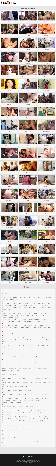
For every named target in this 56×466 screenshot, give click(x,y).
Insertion (46, 362)
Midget (50, 382)
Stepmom (40, 418)
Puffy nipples (5, 402)
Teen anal (31, 426)
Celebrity (35, 313)
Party (22, 398)
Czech (38, 321)
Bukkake (49, 307)
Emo (13, 333)
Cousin (19, 319)
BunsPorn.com (9, 3)
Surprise (30, 420)
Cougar (9, 319)
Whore (19, 441)
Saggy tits (4, 410)
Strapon (15, 420)
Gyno (3, 352)
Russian (31, 406)
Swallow (36, 420)
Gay (20, 345)
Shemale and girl (17, 412)
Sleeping (9, 414)
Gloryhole (10, 349)
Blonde (3, 307)
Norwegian (15, 390)
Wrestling (36, 441)
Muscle (26, 386)
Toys (28, 429)
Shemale (10, 412)
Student (25, 420)
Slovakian (4, 416)
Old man (20, 394)
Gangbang (15, 345)
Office (3, 394)
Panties (10, 398)
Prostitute (37, 400)
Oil (7, 394)
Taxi (12, 426)
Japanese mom (32, 368)
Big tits (31, 305)
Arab (29, 297)
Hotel (16, 358)
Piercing (31, 398)
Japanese (4, 368)
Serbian (44, 410)
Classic (27, 315)
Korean (14, 374)
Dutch (49, 327)
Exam (22, 333)
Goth (20, 349)
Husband (40, 358)
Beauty (48, 303)
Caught (30, 313)
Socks (35, 416)
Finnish (3, 339)
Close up (37, 315)
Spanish (10, 418)
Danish (8, 325)
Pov (20, 400)
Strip (20, 420)
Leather (25, 378)
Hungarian (34, 358)
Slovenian (11, 416)
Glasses (4, 349)
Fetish (38, 337)
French (47, 339)
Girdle (48, 345)
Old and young (13, 394)
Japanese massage (22, 368)
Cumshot (18, 321)
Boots (20, 307)
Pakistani (4, 398)
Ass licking (48, 297)
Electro (8, 333)
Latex (15, 378)
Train (32, 429)
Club (47, 315)
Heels (30, 356)
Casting (19, 313)
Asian (38, 297)
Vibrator (4, 437)
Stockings (4, 420)
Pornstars (8, 400)
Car (9, 313)
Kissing (3, 374)
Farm (15, 337)
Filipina (47, 337)
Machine (4, 382)
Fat (24, 337)
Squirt (34, 418)
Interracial (11, 364)
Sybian (14, 422)
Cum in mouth (11, 321)
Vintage (9, 437)
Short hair (36, 412)
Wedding (10, 441)
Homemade (4, 358)
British (38, 307)
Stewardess (46, 418)
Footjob (36, 339)
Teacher (16, 426)
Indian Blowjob (10, 362)
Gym (50, 349)
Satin (10, 410)
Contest (4, 319)
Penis (26, 398)
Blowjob (9, 307)
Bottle (24, 307)
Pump (11, 402)
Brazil (29, 307)
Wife (24, 441)
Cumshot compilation (26, 321)
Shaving (4, 412)
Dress (39, 327)
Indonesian (40, 362)
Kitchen (9, 374)
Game (9, 345)
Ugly (3, 433)
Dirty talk (30, 325)
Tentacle (37, 426)
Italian (16, 364)
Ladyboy (10, 378)
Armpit (33, 297)
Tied (10, 429)
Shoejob (25, 412)
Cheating (46, 313)
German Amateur (32, 345)
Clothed (42, 315)
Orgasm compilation (34, 394)
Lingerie (45, 378)
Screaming (20, 410)
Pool (3, 400)
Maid (9, 382)
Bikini (36, 305)
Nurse (29, 390)
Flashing (21, 339)
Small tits (24, 416)
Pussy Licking (18, 402)
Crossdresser (43, 319)
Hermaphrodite (37, 356)
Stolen (10, 420)
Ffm (42, 337)
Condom (16, 317)
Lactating (4, 378)
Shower (41, 412)
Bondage (15, 307)
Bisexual (41, 305)
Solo (46, 416)
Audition (12, 299)
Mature (32, 382)
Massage (19, 382)
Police (42, 398)
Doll (46, 325)
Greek (36, 349)
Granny (30, 349)
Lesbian (30, 378)
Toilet (23, 429)
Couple (14, 319)
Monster (21, 386)
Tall (3, 426)
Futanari (15, 341)
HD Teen (25, 356)
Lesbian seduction (38, 378)
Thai (42, 426)
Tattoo (7, 426)
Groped (40, 349)
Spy (30, 418)
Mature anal (38, 382)
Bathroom (26, 303)
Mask (13, 382)
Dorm (10, 327)
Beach (43, 303)
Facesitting (4, 337)
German (25, 345)
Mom (11, 386)
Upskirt (24, 433)
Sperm (21, 418)
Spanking (16, 418)
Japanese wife (5, 370)
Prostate (31, 400)
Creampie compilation (34, 319)
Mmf (7, 386)
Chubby (16, 315)
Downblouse (33, 327)
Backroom (9, 303)
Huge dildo (27, 358)
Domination (4, 327)
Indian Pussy (33, 362)
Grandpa (25, 349)
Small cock (17, 416)
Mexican (44, 382)
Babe (3, 303)
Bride (34, 307)
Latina (20, 378)
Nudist (20, 390)
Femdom (33, 337)
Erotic (18, 333)
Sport (26, 418)
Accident (4, 297)
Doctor (35, 325)
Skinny (3, 414)
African (9, 297)
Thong (46, 426)
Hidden (43, 356)
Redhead (9, 406)
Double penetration (25, 327)
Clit (32, 315)
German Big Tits (41, 345)
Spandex (4, 418)
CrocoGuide (28, 458)
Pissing (36, 398)
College (3, 317)
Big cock (25, 305)
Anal (20, 297)
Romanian (20, 406)
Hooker (10, 358)
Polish (46, 398)
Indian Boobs (18, 362)
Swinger (4, 422)
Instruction (4, 364)
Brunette (44, 307)
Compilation (10, 317)
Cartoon (13, 313)
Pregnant (25, 400)
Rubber (26, 406)
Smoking (30, 416)
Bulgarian (4, 309)
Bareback (15, 303)
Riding (14, 406)
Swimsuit (48, 420)
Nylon (34, 390)
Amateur (15, 297)
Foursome (42, 339)
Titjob (19, 429)
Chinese (11, 315)
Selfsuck (39, 410)
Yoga (3, 445)
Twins (41, 429)
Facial (10, 337)
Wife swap (29, 441)
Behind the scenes (6, 305)
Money (16, 386)
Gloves (15, 349)
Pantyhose (16, 398)
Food (31, 339)
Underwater (13, 433)
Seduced (33, 410)
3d (6, 293)
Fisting (15, 339)
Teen (26, 426)
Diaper (20, 325)
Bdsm (39, 303)
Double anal (16, 327)
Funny (10, 341)
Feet (28, 337)
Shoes (30, 412)
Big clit (19, 305)
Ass (43, 297)
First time (10, 339)
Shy (46, 412)
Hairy (3, 356)
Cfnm (41, 313)
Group (46, 349)
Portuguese (15, 400)
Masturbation (25, 382)
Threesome (4, 429)
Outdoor (47, 394)
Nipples (9, 390)
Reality (3, 406)
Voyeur (14, 437)
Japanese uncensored (42, 368)
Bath (20, 303)
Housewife (21, 358)
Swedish (42, 420)
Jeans (12, 370)
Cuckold (4, 321)
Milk (3, 386)
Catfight (24, 313)
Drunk (44, 327)
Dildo (25, 325)
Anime (24, 297)
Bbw (35, 303)
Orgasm (26, 394)
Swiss (9, 422)
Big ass (14, 305)
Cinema (22, 315)
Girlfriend (4, 347)
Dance (3, 325)
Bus (9, 309)
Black (46, 305)
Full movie (4, 341)
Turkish (36, 429)
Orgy (42, 394)
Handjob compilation (16, 356)
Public (43, 400)
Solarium (41, 416)
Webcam (4, 441)
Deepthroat (14, 325)
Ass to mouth (5, 299)
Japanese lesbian (12, 368)
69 (2, 293)
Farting (19, 337)
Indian (3, 362)
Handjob (8, 356)
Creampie (25, 319)
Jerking (17, 370)
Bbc (31, 303)
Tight (14, 429)
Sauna (14, 410)
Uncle (7, 433)
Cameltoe (4, 313)
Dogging (41, 325)
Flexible (26, 339)
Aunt (17, 299)
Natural (3, 390)
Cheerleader (4, 315)
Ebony (3, 333)
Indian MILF (25, 362)
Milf (3, 384)
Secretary (27, 410)
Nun (25, 390)
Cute (34, 321)
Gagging (4, 345)
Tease (21, 426)
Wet (15, 441)
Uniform (19, 433)
